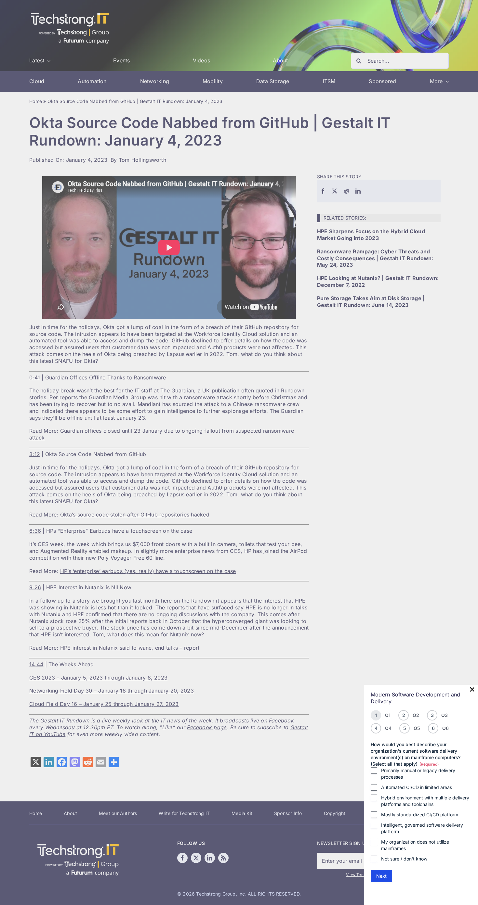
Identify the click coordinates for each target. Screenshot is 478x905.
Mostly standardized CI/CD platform (419, 814)
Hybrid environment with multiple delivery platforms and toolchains (425, 801)
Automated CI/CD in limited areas (416, 787)
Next (381, 876)
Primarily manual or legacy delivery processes (418, 774)
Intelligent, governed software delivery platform (422, 828)
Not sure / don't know (404, 858)
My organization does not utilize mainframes (415, 845)
